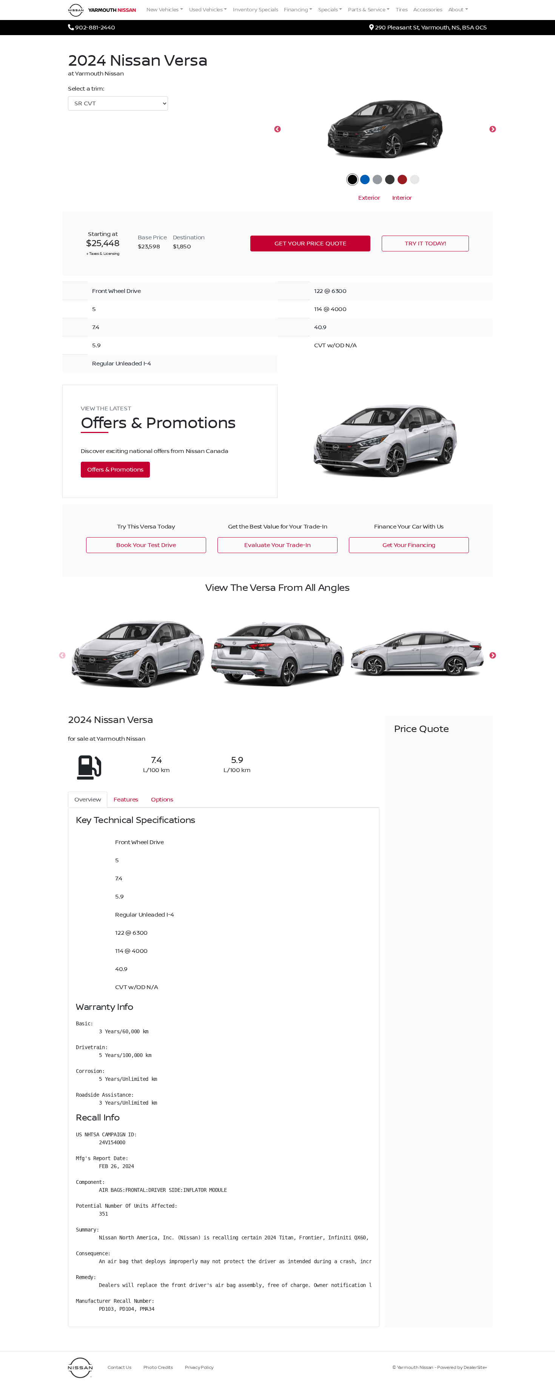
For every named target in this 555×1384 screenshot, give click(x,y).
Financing (296, 10)
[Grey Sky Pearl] (377, 179)
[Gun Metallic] (390, 179)
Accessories (427, 10)
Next (492, 129)
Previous (277, 129)
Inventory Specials (255, 10)
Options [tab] (162, 799)
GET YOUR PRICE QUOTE (310, 243)
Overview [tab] (87, 799)
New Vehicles (162, 10)
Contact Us (119, 1367)
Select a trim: (86, 88)
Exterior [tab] (369, 197)
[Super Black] (352, 179)
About (456, 10)
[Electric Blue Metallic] (365, 179)
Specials (328, 10)
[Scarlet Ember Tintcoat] (402, 179)
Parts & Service (366, 10)
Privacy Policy (199, 1367)
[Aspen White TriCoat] (414, 179)
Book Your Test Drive (146, 545)
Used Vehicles (206, 10)
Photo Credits (158, 1367)
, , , (431, 27)
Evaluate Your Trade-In (277, 545)
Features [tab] (126, 799)
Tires (401, 10)
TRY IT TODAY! (425, 243)
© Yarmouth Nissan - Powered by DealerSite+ (439, 1367)
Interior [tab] (402, 197)
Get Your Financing (408, 545)
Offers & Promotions (115, 469)
